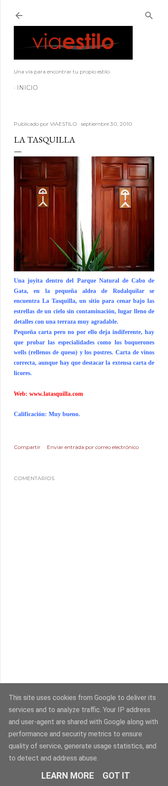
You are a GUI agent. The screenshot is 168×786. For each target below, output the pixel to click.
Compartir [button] (27, 447)
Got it (116, 775)
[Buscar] (149, 13)
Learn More (67, 775)
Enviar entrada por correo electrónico (93, 447)
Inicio (27, 88)
